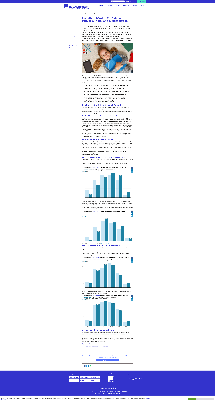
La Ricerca (134, 5)
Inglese (92, 380)
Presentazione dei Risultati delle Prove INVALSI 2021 (95, 346)
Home (70, 13)
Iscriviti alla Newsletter (107, 388)
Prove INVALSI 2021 (73, 45)
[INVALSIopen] (76, 6)
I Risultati (118, 5)
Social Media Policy (116, 393)
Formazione (126, 5)
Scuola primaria (72, 47)
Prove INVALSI (79, 13)
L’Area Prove (102, 5)
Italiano (71, 380)
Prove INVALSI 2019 (73, 43)
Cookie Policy (103, 393)
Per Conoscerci (141, 1)
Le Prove (110, 5)
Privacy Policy (97, 393)
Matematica (71, 41)
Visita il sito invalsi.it (130, 1)
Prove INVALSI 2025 (84, 377)
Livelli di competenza (73, 39)
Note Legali (109, 393)
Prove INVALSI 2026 (74, 377)
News (142, 5)
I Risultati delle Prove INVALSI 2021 (91, 348)
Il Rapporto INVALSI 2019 (89, 350)
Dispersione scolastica (95, 377)
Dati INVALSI (71, 34)
